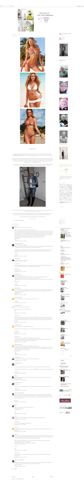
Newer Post (13, 476)
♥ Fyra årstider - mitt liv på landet (65, 295)
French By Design (63, 287)
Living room (63, 190)
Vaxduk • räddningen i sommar (65, 254)
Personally (17, 220)
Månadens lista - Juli (68, 267)
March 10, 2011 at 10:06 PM (20, 450)
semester (60, 197)
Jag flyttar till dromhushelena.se (65, 263)
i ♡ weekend (67, 288)
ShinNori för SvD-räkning (64, 367)
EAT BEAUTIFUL (68, 370)
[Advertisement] (42, 2)
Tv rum (67, 200)
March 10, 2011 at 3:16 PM (20, 322)
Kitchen (62, 189)
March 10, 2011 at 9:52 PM (20, 431)
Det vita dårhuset (62, 38)
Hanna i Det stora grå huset (19, 459)
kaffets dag (66, 328)
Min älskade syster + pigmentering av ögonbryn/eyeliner (65, 191)
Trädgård (70, 199)
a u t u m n (66, 335)
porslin (60, 196)
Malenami (62, 360)
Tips (60, 199)
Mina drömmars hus (18, 305)
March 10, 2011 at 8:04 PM (20, 373)
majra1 (16, 434)
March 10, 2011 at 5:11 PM (20, 354)
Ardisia (16, 225)
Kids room (70, 187)
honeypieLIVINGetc (64, 369)
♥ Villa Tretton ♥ (17, 324)
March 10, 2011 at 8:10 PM (20, 379)
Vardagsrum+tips (70, 202)
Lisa (15, 416)
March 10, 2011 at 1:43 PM (20, 285)
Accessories (61, 184)
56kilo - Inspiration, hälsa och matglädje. (65, 229)
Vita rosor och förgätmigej (19, 392)
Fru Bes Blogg (17, 357)
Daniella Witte (63, 309)
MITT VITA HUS (63, 348)
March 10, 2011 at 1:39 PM (20, 261)
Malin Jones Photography (65, 376)
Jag (66, 187)
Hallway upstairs (61, 186)
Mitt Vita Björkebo (18, 297)
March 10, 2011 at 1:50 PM (20, 294)
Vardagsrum (62, 202)
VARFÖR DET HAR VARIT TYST (66, 247)
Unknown (61, 39)
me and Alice (63, 334)
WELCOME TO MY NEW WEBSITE (68, 311)
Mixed (71, 192)
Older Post (51, 476)
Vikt (60, 203)
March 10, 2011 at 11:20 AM (21, 240)
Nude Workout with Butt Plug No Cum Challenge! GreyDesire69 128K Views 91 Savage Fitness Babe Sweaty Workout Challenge (66, 259)
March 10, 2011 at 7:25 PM (20, 360)
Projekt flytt (66, 281)
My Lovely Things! (64, 320)
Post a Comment (14, 468)
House (66, 186)
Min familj (67, 192)
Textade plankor (65, 198)
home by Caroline (63, 280)
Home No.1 (62, 341)
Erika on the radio (62, 185)
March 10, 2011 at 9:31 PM (20, 419)
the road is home (63, 362)
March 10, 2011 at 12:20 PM (20, 256)
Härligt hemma (17, 288)
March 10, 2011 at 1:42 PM (20, 271)
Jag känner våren (67, 296)
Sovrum (65, 197)
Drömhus (62, 262)
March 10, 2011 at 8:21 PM (20, 401)
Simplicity (62, 253)
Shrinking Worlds (63, 363)
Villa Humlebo (17, 258)
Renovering (69, 196)
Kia (15, 404)
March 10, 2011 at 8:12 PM (20, 390)
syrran (70, 197)
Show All (71, 355)
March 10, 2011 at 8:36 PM (20, 413)
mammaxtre (16, 421)
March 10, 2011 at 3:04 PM (20, 313)
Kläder (66, 189)
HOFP (62, 246)
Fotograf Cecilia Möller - (65, 366)
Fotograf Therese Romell (65, 386)
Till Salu (70, 198)
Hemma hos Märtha (18, 344)
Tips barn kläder (65, 199)
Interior (62, 187)
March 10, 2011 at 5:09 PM (20, 341)
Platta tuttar (14, 35)
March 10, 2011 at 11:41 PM (20, 457)
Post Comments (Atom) (19, 478)
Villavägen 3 (63, 273)
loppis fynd (68, 190)
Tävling (60, 198)
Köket (70, 189)
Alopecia (65, 184)
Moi (62, 194)
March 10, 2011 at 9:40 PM (20, 424)
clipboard (62, 266)
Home (33, 476)
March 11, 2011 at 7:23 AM (20, 466)
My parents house (67, 194)
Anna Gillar (63, 250)
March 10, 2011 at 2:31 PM (20, 302)
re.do (15, 427)
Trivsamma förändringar (18, 243)
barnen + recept (69, 184)
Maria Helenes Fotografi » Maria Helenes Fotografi (66, 384)
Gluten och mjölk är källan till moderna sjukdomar (65, 233)
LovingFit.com (63, 239)
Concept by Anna (63, 256)
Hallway (68, 185)
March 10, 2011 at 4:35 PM (20, 333)
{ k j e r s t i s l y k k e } (64, 302)
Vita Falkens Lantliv (18, 362)
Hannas (62, 327)
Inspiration (70, 186)
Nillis (15, 375)
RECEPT (64, 196)
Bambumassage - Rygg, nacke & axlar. (68, 343)
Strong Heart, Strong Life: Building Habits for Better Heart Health (68, 235)
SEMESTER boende (62, 60)
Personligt (22, 220)
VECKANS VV (67, 349)
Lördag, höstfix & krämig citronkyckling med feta (64, 231)
